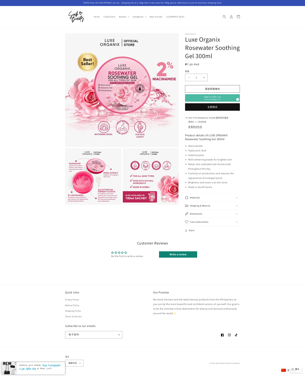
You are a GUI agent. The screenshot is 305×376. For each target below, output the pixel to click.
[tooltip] (237, 99)
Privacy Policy (72, 299)
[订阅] (118, 335)
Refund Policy (72, 305)
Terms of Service (73, 316)
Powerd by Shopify (233, 363)
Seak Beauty (220, 363)
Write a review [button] (178, 254)
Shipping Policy (73, 310)
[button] (124, 16)
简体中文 (72, 363)
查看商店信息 (195, 126)
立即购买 (212, 106)
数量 (187, 71)
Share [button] (192, 230)
